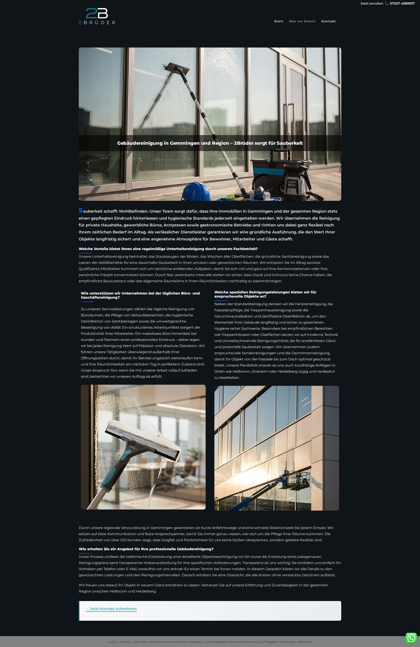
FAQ (260, 641)
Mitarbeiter (305, 641)
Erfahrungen (287, 641)
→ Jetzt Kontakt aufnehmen (111, 609)
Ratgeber (271, 641)
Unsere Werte (178, 641)
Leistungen (140, 641)
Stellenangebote (217, 641)
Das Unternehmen (242, 641)
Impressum (196, 641)
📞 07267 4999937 (400, 3)
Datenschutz (158, 641)
